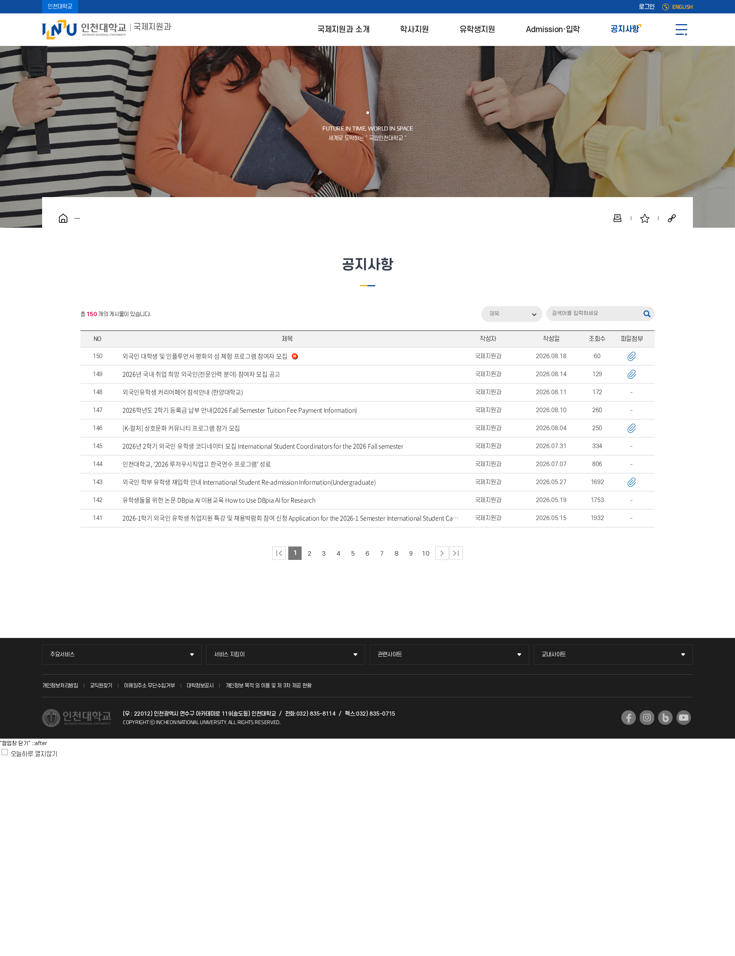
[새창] (628, 717)
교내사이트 (554, 654)
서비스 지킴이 (229, 654)
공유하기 (671, 218)
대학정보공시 (200, 685)
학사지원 (414, 29)
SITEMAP (681, 29)
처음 (279, 553)
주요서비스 (62, 654)
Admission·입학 (553, 29)
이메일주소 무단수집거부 (149, 685)
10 (425, 553)
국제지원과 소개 (343, 29)
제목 (494, 314)
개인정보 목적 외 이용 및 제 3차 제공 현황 (268, 685)
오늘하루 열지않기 (34, 754)
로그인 (647, 6)
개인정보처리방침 (60, 685)
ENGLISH (682, 6)
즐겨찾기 (644, 218)
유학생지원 (477, 29)
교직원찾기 (101, 685)
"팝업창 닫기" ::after (23, 743)
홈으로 (63, 218)
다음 (442, 553)
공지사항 (625, 29)
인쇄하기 (617, 218)
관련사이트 (390, 654)
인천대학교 (60, 6)
